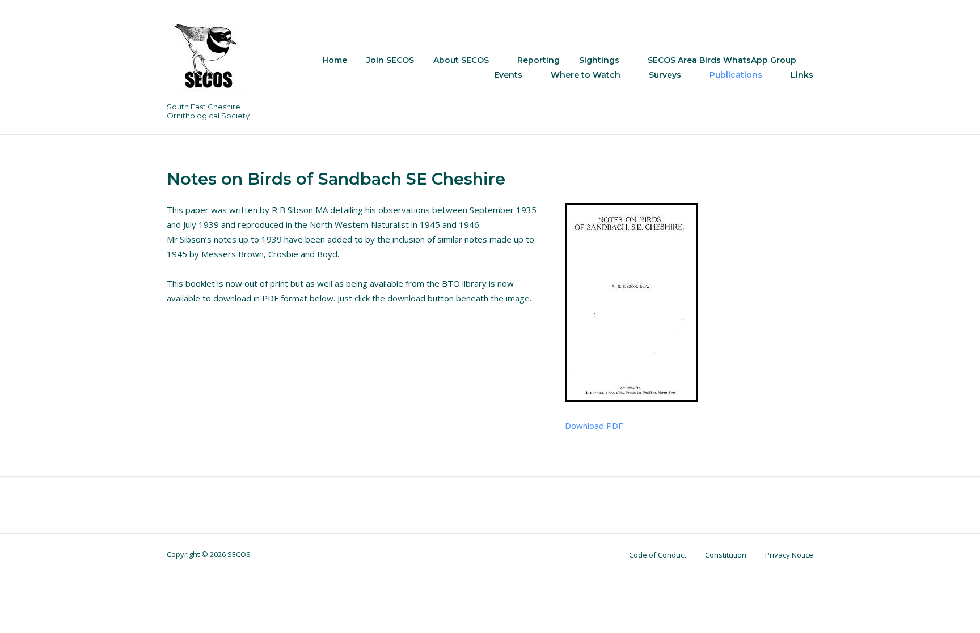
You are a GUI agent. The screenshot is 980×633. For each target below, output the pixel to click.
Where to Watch (585, 75)
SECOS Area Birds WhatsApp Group (722, 60)
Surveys (665, 75)
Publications (735, 75)
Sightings (599, 60)
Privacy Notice (789, 555)
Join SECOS (390, 60)
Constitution (725, 555)
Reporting (538, 60)
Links (802, 75)
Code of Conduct (657, 555)
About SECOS (461, 60)
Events (508, 75)
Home (334, 60)
